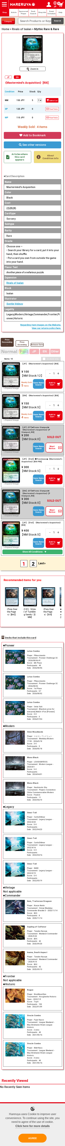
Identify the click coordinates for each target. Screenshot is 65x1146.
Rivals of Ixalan (15, 283)
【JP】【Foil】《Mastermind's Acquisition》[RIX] (41, 524)
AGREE (32, 1138)
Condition (9, 91)
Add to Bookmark (34, 135)
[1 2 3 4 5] (39, 100)
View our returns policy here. (46, 328)
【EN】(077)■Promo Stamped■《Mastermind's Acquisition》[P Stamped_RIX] (35, 493)
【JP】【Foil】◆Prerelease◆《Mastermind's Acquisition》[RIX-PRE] (41, 460)
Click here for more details (32, 1126)
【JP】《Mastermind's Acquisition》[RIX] (39, 364)
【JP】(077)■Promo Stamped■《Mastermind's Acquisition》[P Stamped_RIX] (35, 430)
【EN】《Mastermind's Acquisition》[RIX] (40, 395)
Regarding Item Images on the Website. (40, 325)
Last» (42, 563)
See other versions (34, 144)
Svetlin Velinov (14, 303)
